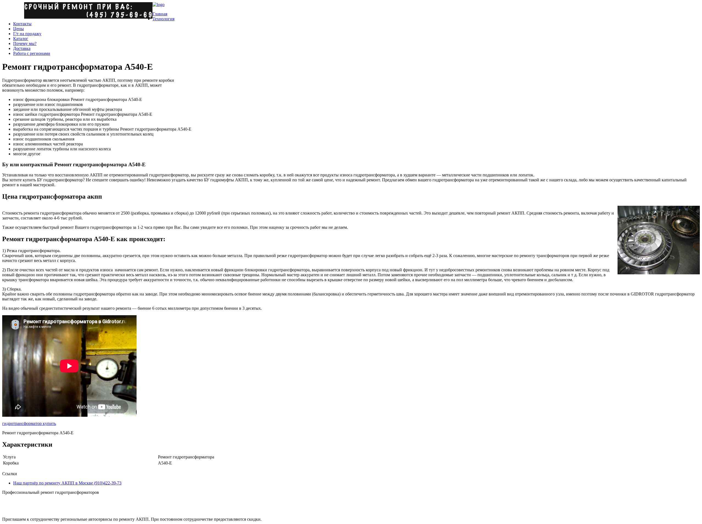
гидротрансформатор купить (29, 423)
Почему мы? (24, 43)
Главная (159, 14)
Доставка (21, 48)
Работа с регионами (31, 53)
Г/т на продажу (27, 33)
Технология (163, 18)
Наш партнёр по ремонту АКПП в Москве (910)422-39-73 (67, 483)
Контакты (22, 23)
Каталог (20, 38)
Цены (18, 28)
